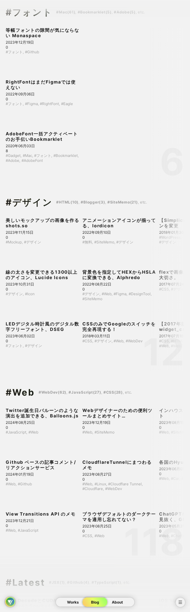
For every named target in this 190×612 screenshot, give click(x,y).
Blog (95, 602)
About (117, 602)
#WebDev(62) (52, 392)
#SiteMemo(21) (122, 202)
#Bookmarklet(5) (95, 12)
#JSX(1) (57, 582)
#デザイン (29, 202)
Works (73, 602)
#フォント (29, 12)
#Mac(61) (65, 12)
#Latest (25, 582)
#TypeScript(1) (106, 582)
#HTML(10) (67, 202)
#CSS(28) (113, 392)
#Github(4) (78, 582)
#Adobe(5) (125, 12)
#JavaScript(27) (85, 392)
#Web (20, 392)
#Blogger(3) (93, 202)
